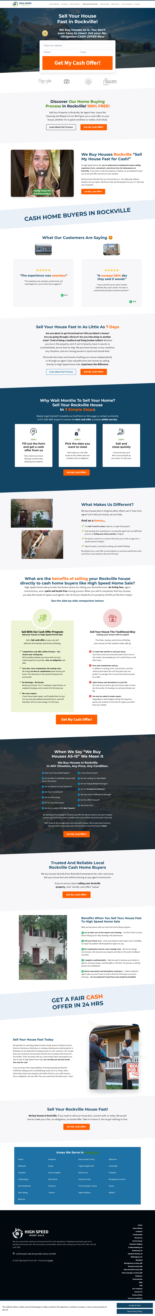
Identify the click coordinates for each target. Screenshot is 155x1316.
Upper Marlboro (84, 1192)
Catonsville (113, 1166)
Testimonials (104, 4)
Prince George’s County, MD (132, 1273)
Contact (137, 4)
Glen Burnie (52, 1179)
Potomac (52, 1186)
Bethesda (22, 1166)
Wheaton (21, 1199)
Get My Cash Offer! (94, 127)
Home (140, 1225)
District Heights (54, 1172)
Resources (115, 4)
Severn (111, 1186)
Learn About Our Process (61, 127)
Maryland (91, 1152)
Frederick (112, 1172)
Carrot (50, 1260)
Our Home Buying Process (75, 103)
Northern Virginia (136, 1244)
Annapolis (52, 1159)
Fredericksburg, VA (135, 1247)
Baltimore (113, 1159)
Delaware (138, 1276)
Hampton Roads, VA (135, 1254)
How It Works (54, 4)
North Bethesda (24, 1186)
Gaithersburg (23, 1179)
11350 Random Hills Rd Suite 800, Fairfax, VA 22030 (36, 1254)
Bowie (50, 1166)
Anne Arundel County (86, 1159)
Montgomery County (117, 1179)
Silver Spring (23, 1192)
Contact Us (138, 1292)
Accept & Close (135, 1305)
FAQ (141, 1285)
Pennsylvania (137, 1279)
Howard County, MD (135, 1266)
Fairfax (20, 1159)
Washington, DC (136, 1257)
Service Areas (74, 4)
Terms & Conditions (135, 1298)
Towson (51, 1192)
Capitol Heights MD (86, 1166)
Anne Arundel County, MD (133, 1269)
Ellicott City (83, 1172)
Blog (140, 1282)
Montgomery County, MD (133, 1263)
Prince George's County (87, 1186)
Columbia (21, 1172)
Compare (64, 4)
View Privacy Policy (134, 1311)
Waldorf (112, 1192)
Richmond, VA (137, 1250)
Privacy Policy (137, 1295)
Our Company (127, 4)
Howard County (84, 1179)
